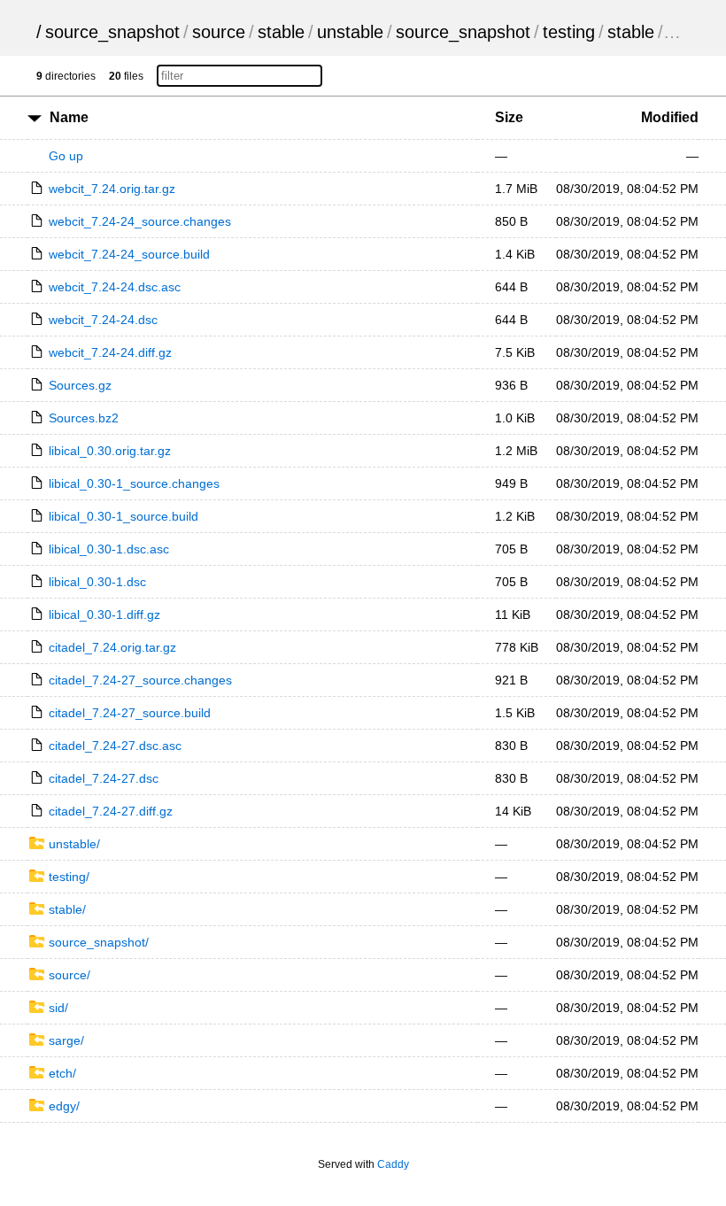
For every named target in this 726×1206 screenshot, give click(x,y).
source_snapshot (112, 32)
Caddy (393, 1164)
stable (281, 32)
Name (69, 117)
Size (509, 117)
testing (569, 32)
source (218, 32)
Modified (670, 117)
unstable (350, 32)
